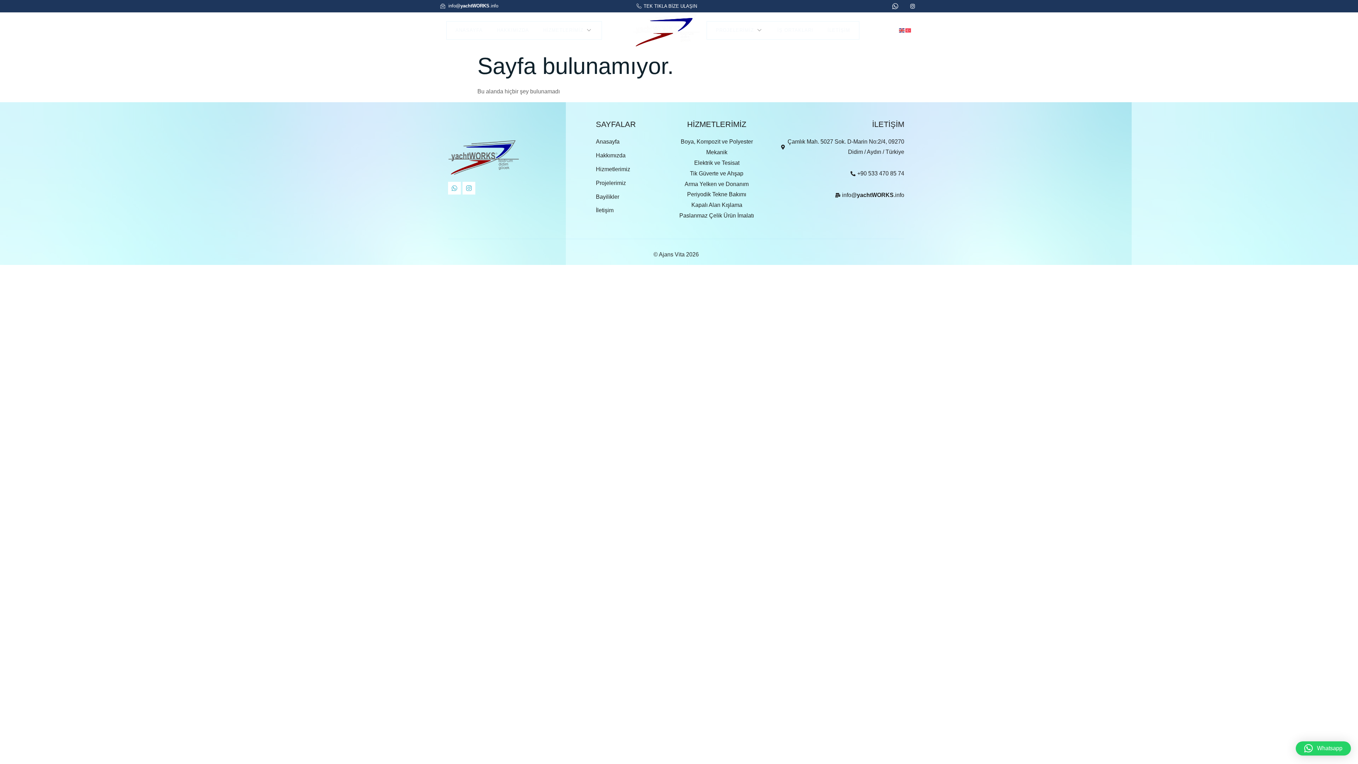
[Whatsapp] (454, 188)
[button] (1323, 748)
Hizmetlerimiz (563, 30)
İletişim (839, 30)
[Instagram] (469, 188)
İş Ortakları (795, 30)
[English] (902, 30)
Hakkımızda (513, 30)
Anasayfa (469, 30)
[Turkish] (908, 30)
